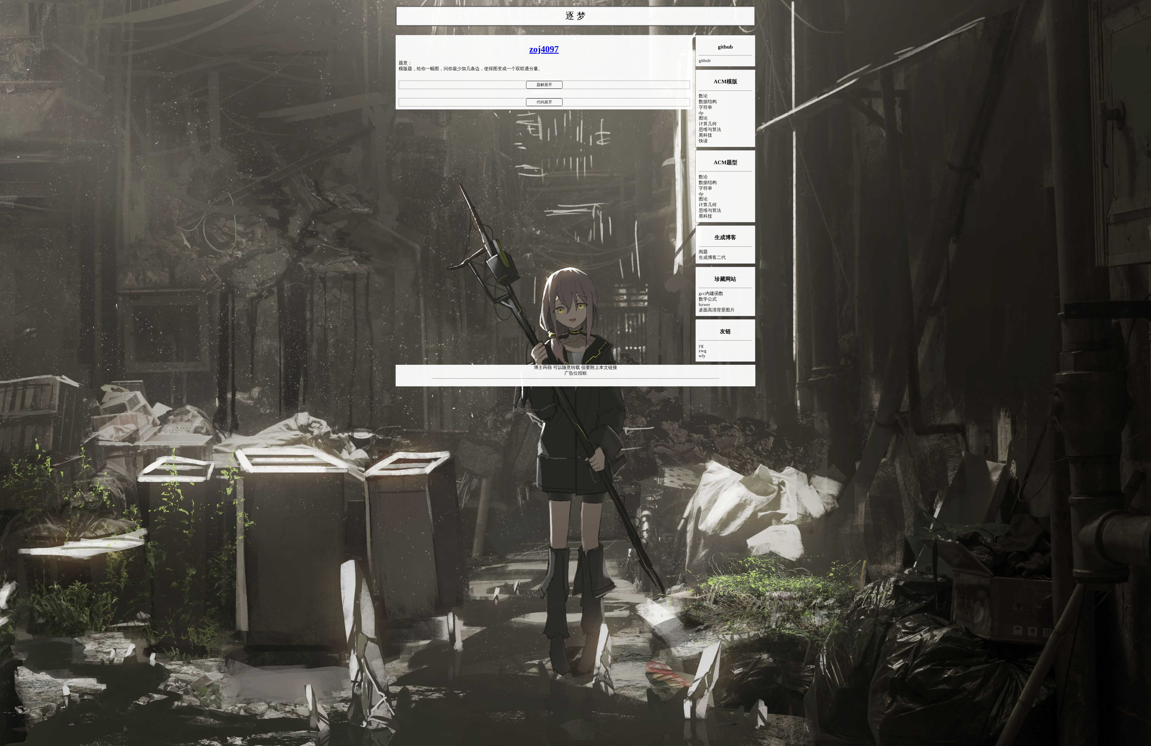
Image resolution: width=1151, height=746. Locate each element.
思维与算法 (710, 129)
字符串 (705, 107)
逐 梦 (575, 16)
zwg (702, 350)
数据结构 (708, 101)
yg (701, 345)
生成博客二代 (712, 257)
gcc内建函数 (711, 293)
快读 (703, 140)
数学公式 (708, 299)
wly (702, 355)
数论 (703, 96)
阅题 (703, 251)
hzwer (704, 304)
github (725, 47)
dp (701, 112)
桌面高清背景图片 (717, 310)
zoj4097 (544, 49)
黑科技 (705, 135)
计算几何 (708, 123)
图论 (703, 118)
